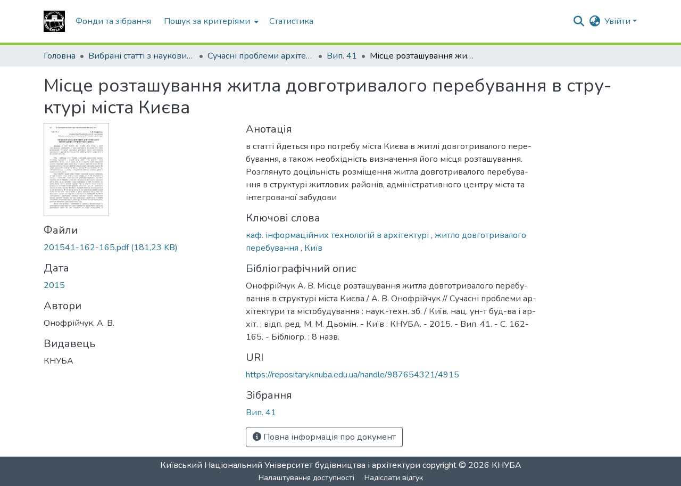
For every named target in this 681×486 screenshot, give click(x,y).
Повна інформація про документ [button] (328, 437)
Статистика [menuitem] (291, 21)
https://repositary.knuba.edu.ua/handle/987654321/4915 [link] (352, 375)
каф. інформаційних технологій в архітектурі (338, 235)
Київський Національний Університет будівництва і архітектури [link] (290, 465)
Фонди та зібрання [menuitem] (113, 21)
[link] (138, 247)
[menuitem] (210, 21)
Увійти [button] (618, 21)
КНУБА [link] (506, 465)
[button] (54, 21)
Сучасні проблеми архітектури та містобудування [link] (260, 56)
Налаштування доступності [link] (306, 478)
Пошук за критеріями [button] (207, 21)
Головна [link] (60, 56)
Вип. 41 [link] (342, 56)
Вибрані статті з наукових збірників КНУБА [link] (141, 56)
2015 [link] (54, 285)
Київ (313, 248)
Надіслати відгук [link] (393, 478)
